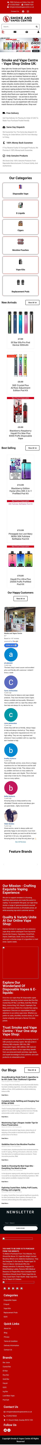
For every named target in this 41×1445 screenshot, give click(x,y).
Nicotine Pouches (20, 250)
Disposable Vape (20, 193)
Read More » (5, 1095)
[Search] (36, 26)
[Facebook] (23, 11)
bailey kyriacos (9, 796)
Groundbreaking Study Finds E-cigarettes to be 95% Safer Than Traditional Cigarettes (20, 1078)
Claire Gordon (9, 824)
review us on (10, 645)
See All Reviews (20, 842)
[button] (2, 45)
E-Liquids (20, 213)
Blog (5, 1333)
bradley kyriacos (10, 758)
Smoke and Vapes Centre (13, 633)
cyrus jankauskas (10, 723)
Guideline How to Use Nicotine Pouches (18, 1144)
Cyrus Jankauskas (10, 690)
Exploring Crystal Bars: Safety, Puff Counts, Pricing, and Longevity (20, 1188)
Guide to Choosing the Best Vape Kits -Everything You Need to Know (18, 1167)
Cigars (21, 230)
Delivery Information (11, 1345)
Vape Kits (20, 269)
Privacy (6, 1337)
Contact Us (15, 11)
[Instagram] (28, 11)
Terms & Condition (11, 1341)
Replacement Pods (20, 291)
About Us (7, 1328)
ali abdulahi (8, 663)
